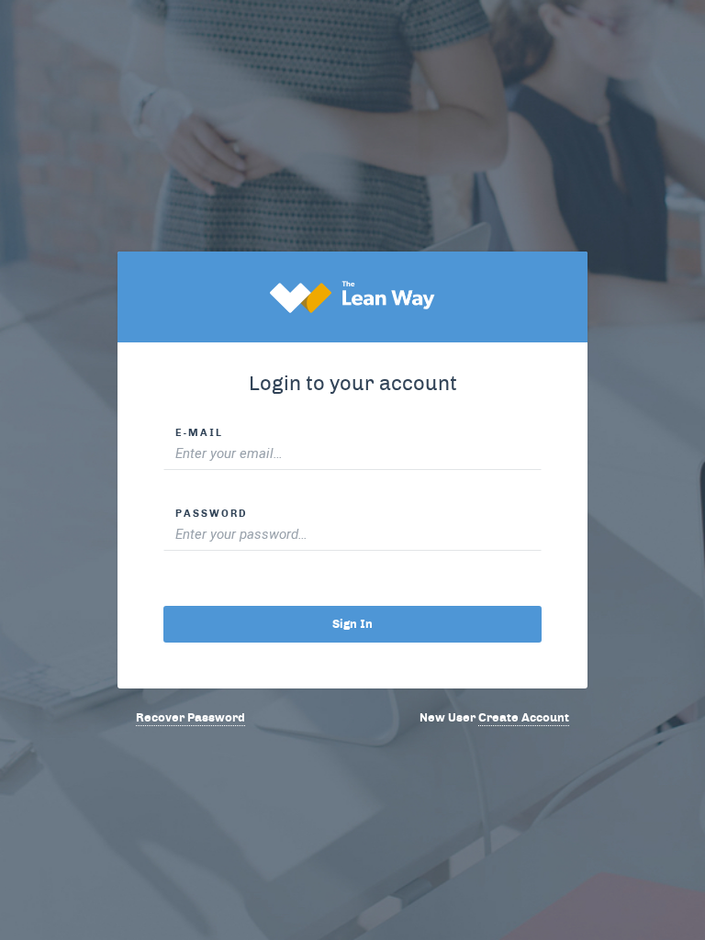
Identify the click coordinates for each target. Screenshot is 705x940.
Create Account (523, 718)
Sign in (352, 624)
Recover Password (190, 718)
